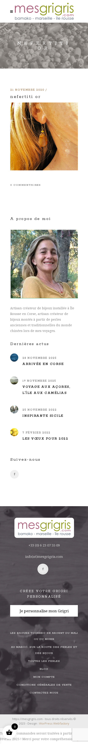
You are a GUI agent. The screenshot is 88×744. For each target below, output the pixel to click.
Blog (44, 669)
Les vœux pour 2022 (45, 439)
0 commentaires (25, 185)
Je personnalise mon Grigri (44, 610)
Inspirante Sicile (42, 416)
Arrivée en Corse (43, 364)
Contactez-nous (44, 692)
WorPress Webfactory (54, 723)
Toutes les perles (44, 661)
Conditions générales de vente (44, 685)
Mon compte (44, 677)
